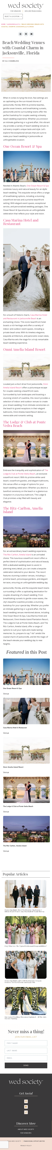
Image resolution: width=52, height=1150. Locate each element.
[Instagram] (26, 1101)
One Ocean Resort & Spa (22, 146)
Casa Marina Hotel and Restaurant (20, 222)
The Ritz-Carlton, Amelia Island (23, 510)
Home (3, 24)
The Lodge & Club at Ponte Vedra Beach (24, 424)
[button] (20, 34)
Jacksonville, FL (13, 24)
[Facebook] (26, 1107)
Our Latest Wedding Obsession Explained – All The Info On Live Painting (25, 1018)
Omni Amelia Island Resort (24, 349)
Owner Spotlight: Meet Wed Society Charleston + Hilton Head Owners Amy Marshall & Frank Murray (25, 911)
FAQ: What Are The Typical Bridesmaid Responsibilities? (26, 946)
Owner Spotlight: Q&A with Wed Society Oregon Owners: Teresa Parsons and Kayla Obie (23, 981)
